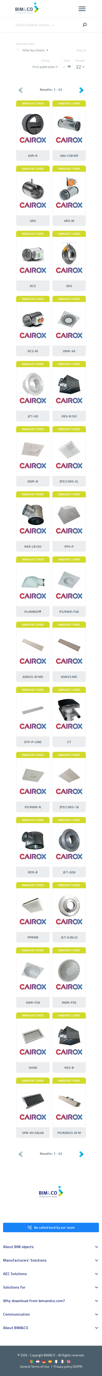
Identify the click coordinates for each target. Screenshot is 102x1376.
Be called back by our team (54, 1227)
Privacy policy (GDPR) (68, 1366)
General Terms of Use (34, 1366)
